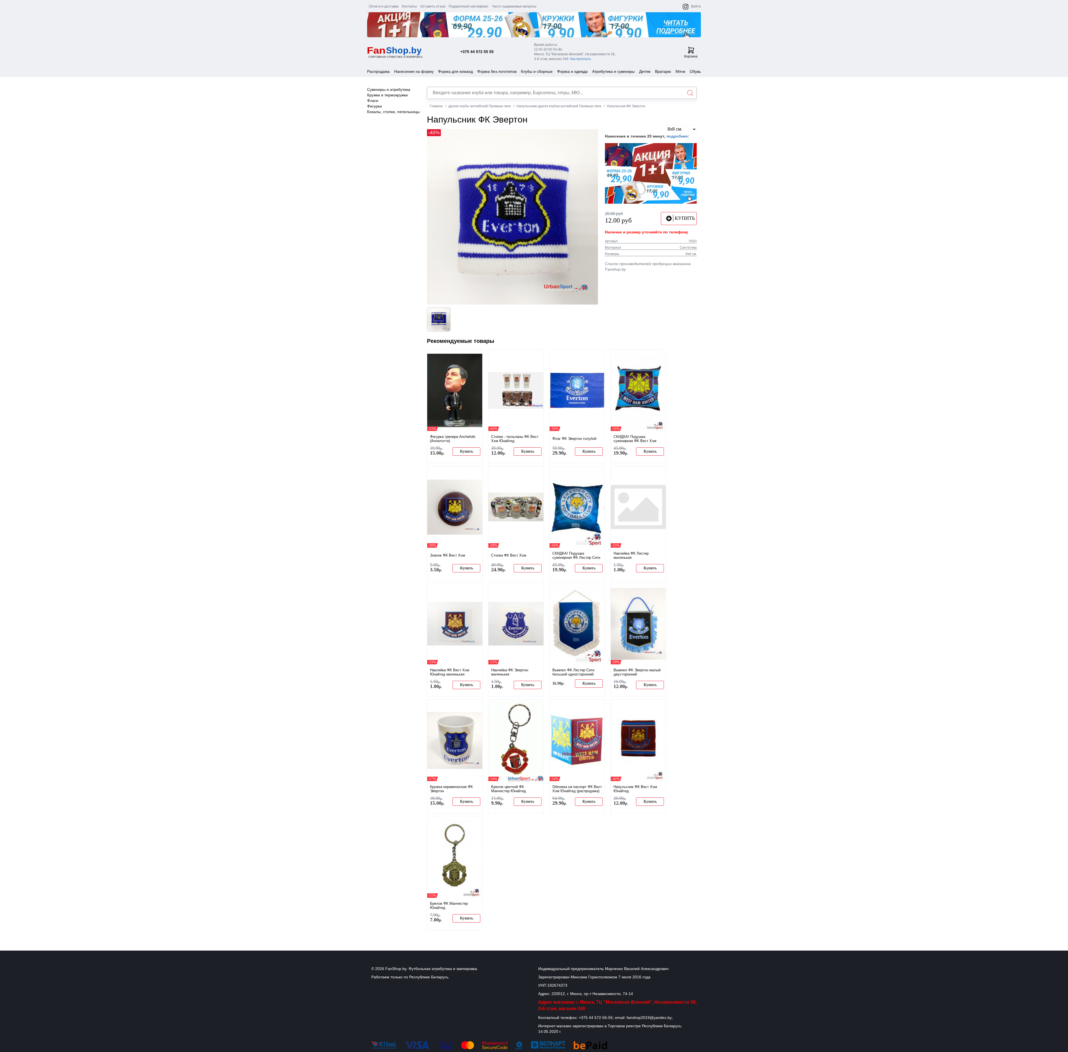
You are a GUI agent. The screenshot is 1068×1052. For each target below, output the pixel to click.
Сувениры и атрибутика (388, 89)
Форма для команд (455, 71)
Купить (466, 451)
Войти (696, 6)
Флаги (372, 100)
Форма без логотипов (496, 71)
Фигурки (374, 106)
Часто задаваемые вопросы (514, 6)
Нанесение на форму (414, 71)
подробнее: (677, 136)
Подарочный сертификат (469, 6)
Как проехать (580, 59)
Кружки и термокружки (387, 95)
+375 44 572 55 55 (477, 51)
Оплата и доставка (384, 6)
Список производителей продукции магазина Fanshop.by (648, 266)
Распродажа (378, 71)
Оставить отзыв (432, 6)
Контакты (409, 6)
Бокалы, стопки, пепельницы (393, 111)
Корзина (691, 56)
